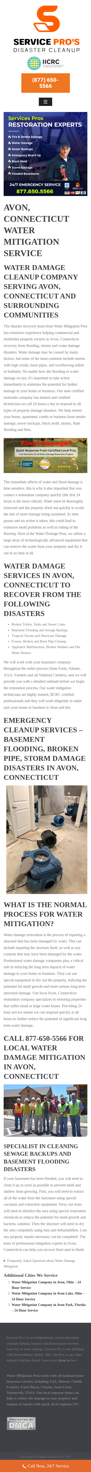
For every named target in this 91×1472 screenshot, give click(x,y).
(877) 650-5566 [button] (45, 83)
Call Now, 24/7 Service (48, 1465)
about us (64, 1360)
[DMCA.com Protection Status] (21, 1423)
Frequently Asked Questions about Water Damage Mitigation (39, 1263)
